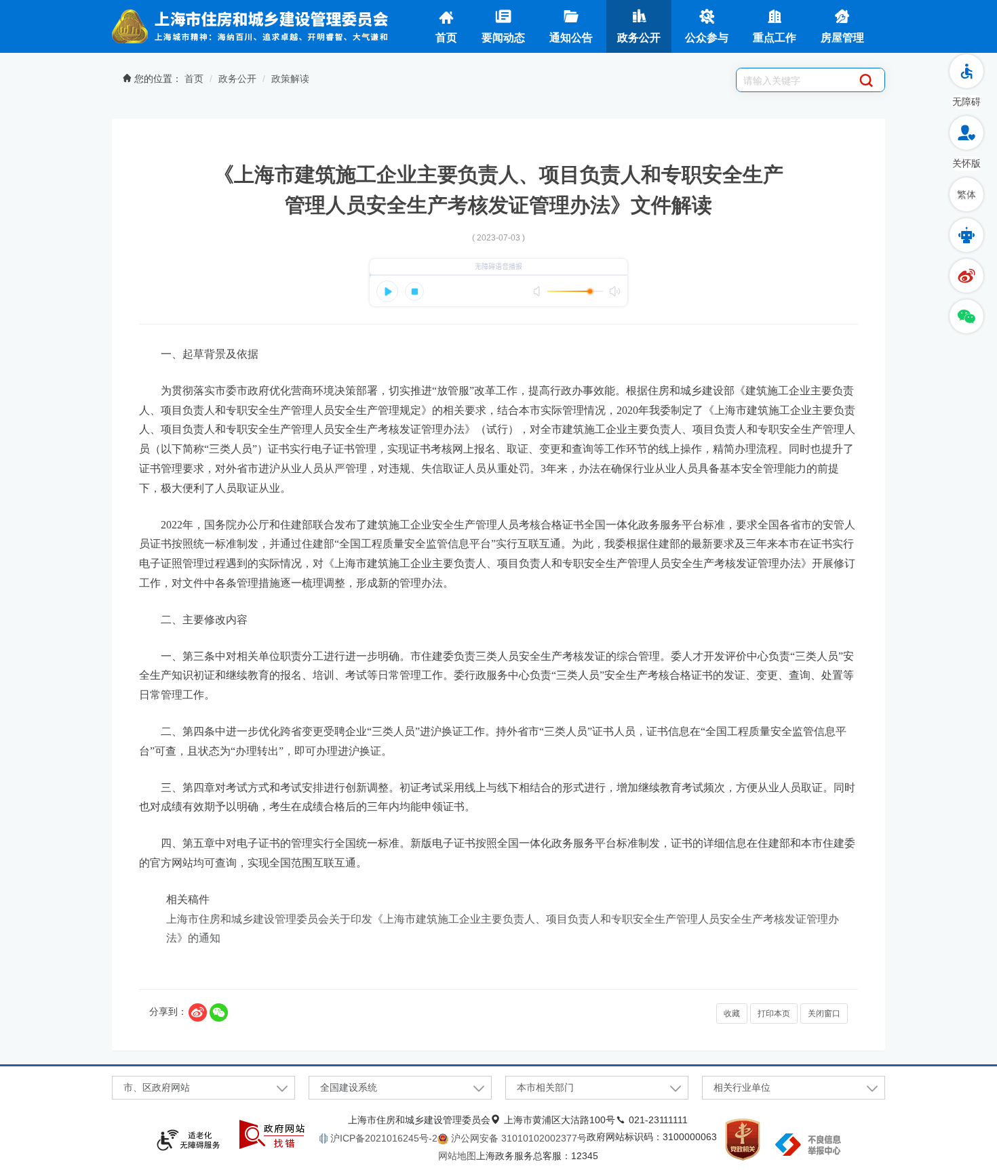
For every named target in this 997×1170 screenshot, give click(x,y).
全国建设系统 (348, 1087)
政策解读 (290, 78)
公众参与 (706, 37)
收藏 (732, 1013)
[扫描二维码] (218, 1012)
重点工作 (774, 37)
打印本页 (774, 1013)
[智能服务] (966, 235)
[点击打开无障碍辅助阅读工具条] (966, 71)
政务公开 (639, 37)
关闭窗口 (824, 1013)
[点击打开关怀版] (966, 133)
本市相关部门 (545, 1087)
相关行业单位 (741, 1087)
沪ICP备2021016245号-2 (382, 1138)
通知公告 (571, 37)
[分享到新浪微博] (197, 1012)
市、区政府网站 (156, 1087)
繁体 (966, 194)
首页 (446, 37)
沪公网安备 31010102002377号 (517, 1138)
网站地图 (457, 1155)
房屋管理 (842, 37)
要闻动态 (503, 37)
